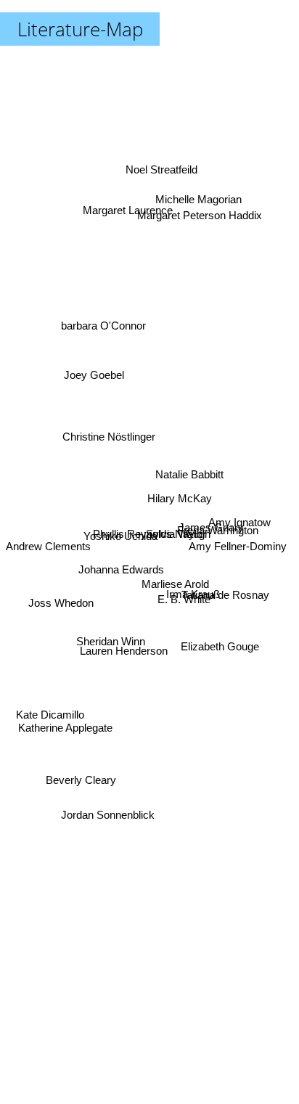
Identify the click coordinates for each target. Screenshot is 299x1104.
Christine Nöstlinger (108, 424)
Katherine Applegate (67, 738)
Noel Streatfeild (167, 166)
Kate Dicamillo (50, 718)
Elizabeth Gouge (221, 628)
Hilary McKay (180, 489)
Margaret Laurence (128, 208)
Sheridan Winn (110, 648)
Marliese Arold (174, 594)
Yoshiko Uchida (120, 539)
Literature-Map (80, 29)
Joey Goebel (92, 373)
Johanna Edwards (120, 573)
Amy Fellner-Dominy (238, 547)
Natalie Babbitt (190, 476)
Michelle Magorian (200, 195)
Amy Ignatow (240, 526)
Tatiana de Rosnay (227, 598)
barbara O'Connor (103, 314)
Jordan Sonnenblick (109, 815)
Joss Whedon (59, 607)
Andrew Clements (48, 558)
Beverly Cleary (79, 776)
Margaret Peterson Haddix (198, 214)
